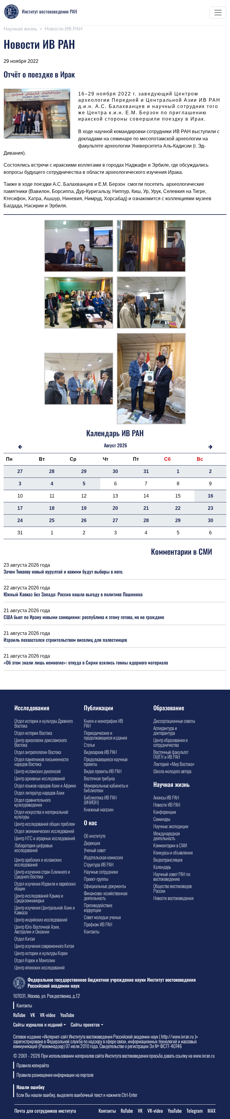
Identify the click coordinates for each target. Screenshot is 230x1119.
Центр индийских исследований (40, 919)
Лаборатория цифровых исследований (33, 847)
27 (20, 471)
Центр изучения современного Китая (44, 945)
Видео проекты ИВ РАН (103, 771)
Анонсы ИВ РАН (166, 797)
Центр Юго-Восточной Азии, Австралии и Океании (37, 929)
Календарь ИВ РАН (115, 432)
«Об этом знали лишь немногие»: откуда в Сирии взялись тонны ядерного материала (86, 662)
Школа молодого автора (172, 771)
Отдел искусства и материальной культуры (41, 814)
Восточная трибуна (99, 778)
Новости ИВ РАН (64, 28)
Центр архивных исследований (39, 778)
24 (20, 520)
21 (146, 508)
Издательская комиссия (103, 857)
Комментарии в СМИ (170, 845)
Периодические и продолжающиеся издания (105, 735)
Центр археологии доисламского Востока (40, 742)
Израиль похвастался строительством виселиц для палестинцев (65, 639)
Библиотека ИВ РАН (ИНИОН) (100, 800)
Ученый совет (95, 850)
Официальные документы (105, 886)
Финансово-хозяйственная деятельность (105, 895)
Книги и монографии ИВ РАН (103, 723)
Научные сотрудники (101, 871)
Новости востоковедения (173, 897)
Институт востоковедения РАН (49, 11)
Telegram (195, 1110)
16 (210, 495)
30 (115, 471)
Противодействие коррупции (98, 907)
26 (84, 520)
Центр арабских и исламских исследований (38, 862)
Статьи (89, 744)
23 (210, 508)
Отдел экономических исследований (44, 830)
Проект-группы (96, 878)
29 (84, 471)
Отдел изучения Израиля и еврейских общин (45, 886)
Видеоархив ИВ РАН (100, 751)
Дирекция (92, 842)
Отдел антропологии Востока (37, 751)
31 (146, 471)
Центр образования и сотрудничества (170, 742)
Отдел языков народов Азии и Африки (45, 785)
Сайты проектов (85, 1024)
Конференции (164, 811)
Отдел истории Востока (33, 732)
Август (110, 445)
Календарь (162, 866)
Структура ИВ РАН (99, 864)
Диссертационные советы (174, 720)
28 (52, 471)
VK (32, 1014)
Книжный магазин (99, 809)
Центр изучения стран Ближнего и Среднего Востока (42, 874)
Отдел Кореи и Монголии (34, 960)
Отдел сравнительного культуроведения (32, 802)
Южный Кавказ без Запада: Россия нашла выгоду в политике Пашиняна (73, 594)
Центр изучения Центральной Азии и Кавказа (44, 910)
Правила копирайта (32, 1065)
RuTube (19, 1014)
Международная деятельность (166, 835)
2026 (122, 445)
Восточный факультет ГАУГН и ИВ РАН (170, 754)
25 (52, 520)
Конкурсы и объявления (173, 852)
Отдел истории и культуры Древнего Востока (43, 723)
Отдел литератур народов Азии (39, 792)
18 (52, 508)
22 (178, 508)
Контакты (91, 931)
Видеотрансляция (167, 859)
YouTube (67, 1014)
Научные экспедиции (170, 826)
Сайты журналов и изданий (37, 1024)
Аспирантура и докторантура (165, 730)
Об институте (94, 835)
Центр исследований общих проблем (44, 823)
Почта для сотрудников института (45, 1110)
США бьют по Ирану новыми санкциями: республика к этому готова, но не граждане (84, 617)
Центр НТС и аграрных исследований (44, 838)
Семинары (161, 819)
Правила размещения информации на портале (54, 1074)
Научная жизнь (20, 28)
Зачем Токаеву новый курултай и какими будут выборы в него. (63, 571)
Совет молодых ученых (102, 917)
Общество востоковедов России (172, 888)
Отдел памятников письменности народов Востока (41, 761)
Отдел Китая (24, 938)
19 (84, 508)
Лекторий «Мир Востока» (174, 763)
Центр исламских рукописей (37, 771)
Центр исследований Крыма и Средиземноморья (38, 898)
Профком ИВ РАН (98, 924)
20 (115, 508)
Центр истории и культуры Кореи (41, 953)
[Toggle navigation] (218, 13)
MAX (212, 1110)
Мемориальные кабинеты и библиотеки (106, 788)
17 (20, 508)
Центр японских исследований (39, 967)
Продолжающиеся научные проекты (106, 761)
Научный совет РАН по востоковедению (171, 876)
